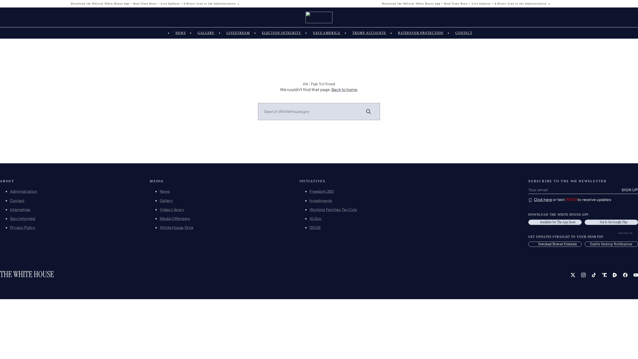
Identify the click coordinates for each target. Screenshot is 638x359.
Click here (543, 199)
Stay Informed (22, 218)
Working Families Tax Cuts (333, 209)
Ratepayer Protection (420, 33)
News (180, 33)
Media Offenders (175, 218)
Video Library (172, 209)
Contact (464, 33)
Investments (321, 200)
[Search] (368, 111)
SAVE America (326, 33)
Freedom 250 (322, 191)
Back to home (344, 89)
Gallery (206, 33)
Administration (23, 191)
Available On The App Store (557, 222)
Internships (20, 209)
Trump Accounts (369, 33)
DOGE (315, 227)
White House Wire (176, 227)
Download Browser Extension (557, 244)
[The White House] (319, 17)
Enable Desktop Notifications (611, 244)
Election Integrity (281, 33)
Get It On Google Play (614, 222)
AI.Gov (315, 218)
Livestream (238, 33)
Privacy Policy (22, 227)
